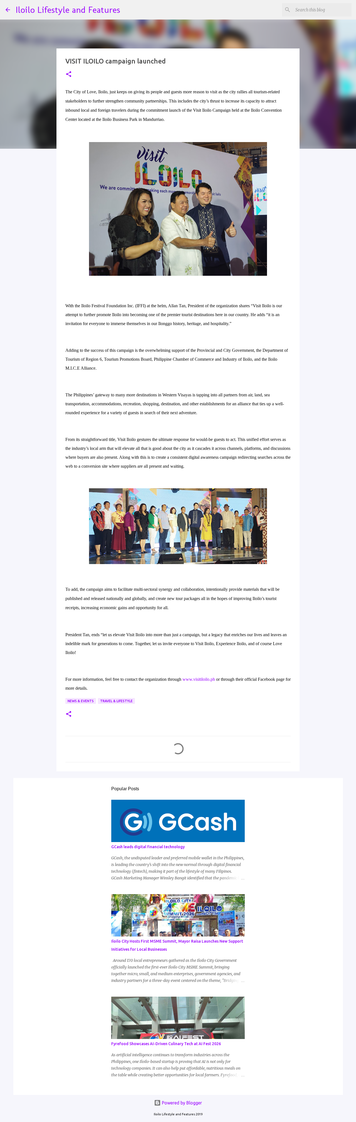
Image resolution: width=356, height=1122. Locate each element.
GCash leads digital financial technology (148, 847)
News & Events (81, 701)
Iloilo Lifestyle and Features (68, 9)
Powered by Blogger (181, 1102)
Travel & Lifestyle (116, 701)
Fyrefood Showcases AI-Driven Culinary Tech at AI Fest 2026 (166, 1043)
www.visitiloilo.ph (198, 679)
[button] (68, 74)
